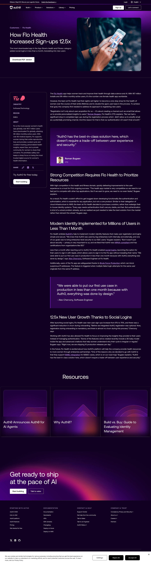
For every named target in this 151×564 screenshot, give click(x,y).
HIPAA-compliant (122, 242)
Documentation (48, 512)
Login (125, 2)
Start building (21, 182)
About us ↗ (114, 515)
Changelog (47, 525)
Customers (14, 28)
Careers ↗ (114, 518)
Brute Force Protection (110, 263)
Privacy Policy (18, 560)
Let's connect (133, 8)
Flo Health (58, 93)
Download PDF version (22, 60)
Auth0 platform (15, 518)
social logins (110, 250)
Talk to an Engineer (83, 522)
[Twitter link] (11, 540)
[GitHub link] (19, 540)
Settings (100, 558)
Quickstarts (47, 515)
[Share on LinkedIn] (28, 167)
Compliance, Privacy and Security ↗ (122, 512)
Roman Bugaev (94, 114)
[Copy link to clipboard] (23, 167)
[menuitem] (28, 7)
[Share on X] (33, 167)
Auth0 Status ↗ (82, 525)
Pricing (12, 525)
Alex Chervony (75, 259)
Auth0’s (69, 234)
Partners (113, 522)
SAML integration (72, 355)
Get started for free (16, 528)
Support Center (82, 512)
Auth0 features (14, 522)
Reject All (116, 558)
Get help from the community (86, 515)
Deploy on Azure (49, 528)
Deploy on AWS (49, 531)
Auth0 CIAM (14, 512)
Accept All (132, 558)
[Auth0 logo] (15, 7)
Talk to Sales (81, 518)
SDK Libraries (48, 522)
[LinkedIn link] (15, 540)
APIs (45, 518)
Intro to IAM (13, 515)
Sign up (118, 8)
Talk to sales (36, 491)
